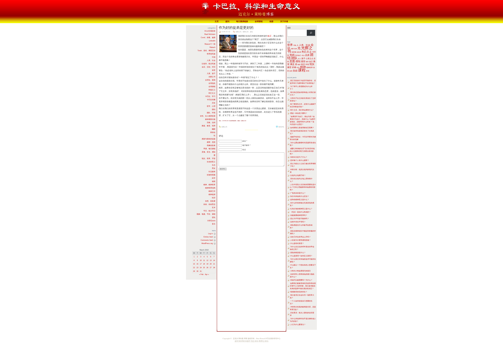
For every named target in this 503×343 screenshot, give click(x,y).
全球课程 (259, 21)
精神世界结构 (210, 188)
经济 (213, 198)
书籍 (294, 45)
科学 (213, 178)
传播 (292, 48)
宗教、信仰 (211, 122)
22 (194, 268)
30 (197, 271)
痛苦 (289, 67)
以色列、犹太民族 (208, 64)
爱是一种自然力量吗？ (298, 113)
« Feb (201, 274)
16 (197, 264)
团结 (213, 109)
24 (201, 268)
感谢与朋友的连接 (208, 139)
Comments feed (207, 240)
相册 (271, 21)
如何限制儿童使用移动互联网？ (302, 128)
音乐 (213, 224)
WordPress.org (207, 243)
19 (207, 264)
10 (201, 260)
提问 (227, 21)
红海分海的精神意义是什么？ (301, 209)
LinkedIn (212, 41)
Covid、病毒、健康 (208, 37)
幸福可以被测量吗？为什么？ (301, 280)
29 (194, 271)
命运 (303, 55)
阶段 (307, 71)
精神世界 (309, 67)
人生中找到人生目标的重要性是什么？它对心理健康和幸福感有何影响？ (303, 187)
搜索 (289, 28)
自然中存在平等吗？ (298, 222)
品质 (307, 55)
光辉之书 (212, 77)
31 (201, 271)
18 (204, 264)
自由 (295, 70)
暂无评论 (281, 127)
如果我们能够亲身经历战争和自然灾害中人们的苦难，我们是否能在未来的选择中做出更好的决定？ (303, 285)
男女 (213, 168)
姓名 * (244, 141)
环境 (307, 64)
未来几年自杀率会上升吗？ (300, 237)
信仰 (295, 48)
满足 (292, 64)
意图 (292, 61)
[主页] (251, 10)
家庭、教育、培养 (208, 126)
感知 (298, 61)
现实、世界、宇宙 (208, 158)
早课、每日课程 (209, 149)
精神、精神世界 (209, 185)
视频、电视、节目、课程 (206, 214)
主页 (217, 21)
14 (214, 260)
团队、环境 (211, 113)
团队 (294, 58)
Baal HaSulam (209, 34)
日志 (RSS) (254, 341)
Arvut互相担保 (209, 31)
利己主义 (212, 93)
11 (204, 260)
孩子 (303, 58)
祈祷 (294, 67)
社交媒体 (212, 172)
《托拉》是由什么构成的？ (300, 212)
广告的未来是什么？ (298, 193)
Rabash (212, 47)
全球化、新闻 (210, 80)
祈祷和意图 (211, 175)
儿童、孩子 (211, 73)
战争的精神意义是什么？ (299, 200)
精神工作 (212, 191)
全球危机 (212, 83)
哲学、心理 (211, 106)
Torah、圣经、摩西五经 (206, 51)
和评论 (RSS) (263, 341)
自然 (290, 71)
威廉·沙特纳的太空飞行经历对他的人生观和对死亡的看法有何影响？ (302, 151)
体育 (213, 70)
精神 (303, 67)
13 (211, 260)
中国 (213, 57)
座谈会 (212, 132)
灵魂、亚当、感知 (208, 152)
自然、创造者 (210, 201)
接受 (307, 61)
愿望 (303, 61)
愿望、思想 (211, 142)
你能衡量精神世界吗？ (298, 215)
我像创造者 (211, 145)
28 (214, 268)
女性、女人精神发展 (207, 116)
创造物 (294, 52)
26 (207, 268)
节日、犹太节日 (209, 211)
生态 (213, 165)
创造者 (299, 52)
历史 (213, 103)
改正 (270, 36)
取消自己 (298, 55)
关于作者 (284, 21)
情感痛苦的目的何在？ (298, 292)
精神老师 (212, 194)
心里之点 (309, 59)
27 (211, 268)
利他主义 (212, 90)
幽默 (213, 129)
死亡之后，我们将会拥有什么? (301, 110)
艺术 (213, 208)
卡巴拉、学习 (210, 96)
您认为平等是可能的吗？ (299, 219)
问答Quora (211, 221)
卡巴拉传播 (211, 100)
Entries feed (208, 237)
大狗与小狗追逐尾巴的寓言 (300, 271)
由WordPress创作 (242, 341)
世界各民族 (211, 54)
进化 (213, 217)
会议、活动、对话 (208, 67)
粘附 (213, 181)
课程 (302, 70)
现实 (311, 64)
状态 (303, 64)
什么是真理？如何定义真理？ (301, 256)
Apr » (207, 274)
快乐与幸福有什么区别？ (299, 196)
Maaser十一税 (210, 44)
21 (214, 264)
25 (204, 268)
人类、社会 (211, 60)
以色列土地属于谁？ (298, 175)
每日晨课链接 (242, 21)
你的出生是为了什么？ (298, 157)
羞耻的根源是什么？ (298, 253)
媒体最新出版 (210, 119)
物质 (299, 64)
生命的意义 (211, 162)
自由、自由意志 (209, 204)
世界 (290, 44)
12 (207, 260)
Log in (210, 234)
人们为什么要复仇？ (298, 324)
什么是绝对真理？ (297, 243)
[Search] (311, 33)
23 (197, 268)
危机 (292, 55)
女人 (299, 58)
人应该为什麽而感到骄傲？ (300, 240)
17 (201, 264)
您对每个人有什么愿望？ (299, 160)
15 (194, 264)
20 (211, 264)
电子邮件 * (246, 145)
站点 (244, 150)
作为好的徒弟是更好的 (236, 27)
